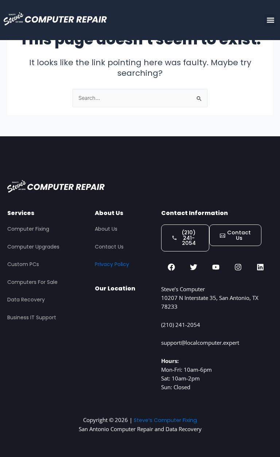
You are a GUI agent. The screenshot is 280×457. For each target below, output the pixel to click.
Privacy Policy (112, 264)
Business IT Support (31, 317)
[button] (270, 20)
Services (20, 213)
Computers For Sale (32, 282)
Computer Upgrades (33, 246)
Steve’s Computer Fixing (165, 420)
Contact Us (109, 246)
